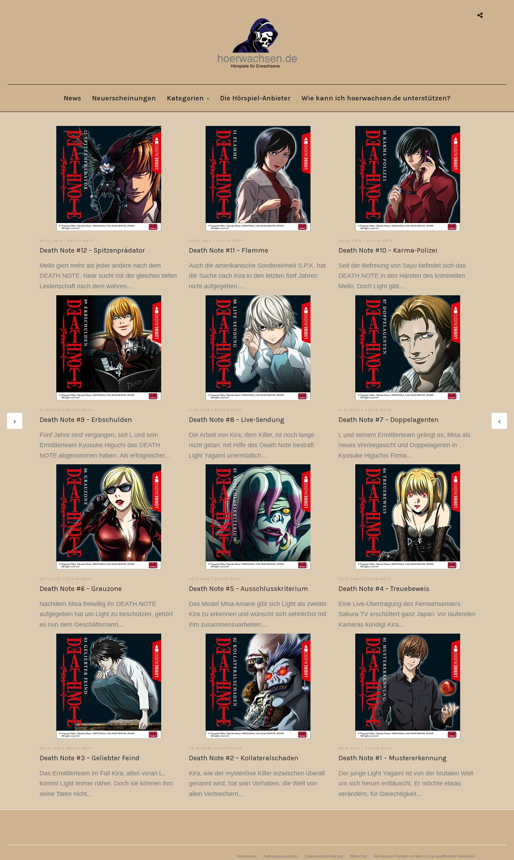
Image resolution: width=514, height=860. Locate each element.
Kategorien (185, 98)
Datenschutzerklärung (324, 856)
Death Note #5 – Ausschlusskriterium (248, 589)
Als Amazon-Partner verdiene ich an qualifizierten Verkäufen (424, 856)
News (72, 98)
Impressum (246, 856)
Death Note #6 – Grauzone (81, 589)
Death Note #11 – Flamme (228, 250)
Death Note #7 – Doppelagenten (388, 420)
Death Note (80, 241)
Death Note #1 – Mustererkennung (392, 758)
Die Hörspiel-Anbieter (255, 98)
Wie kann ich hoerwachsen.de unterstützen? (375, 98)
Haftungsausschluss (280, 856)
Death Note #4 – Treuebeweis (383, 589)
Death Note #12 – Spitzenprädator (92, 250)
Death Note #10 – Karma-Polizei (387, 250)
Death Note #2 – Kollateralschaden (243, 758)
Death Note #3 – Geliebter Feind (90, 758)
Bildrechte (358, 856)
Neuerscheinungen (124, 98)
